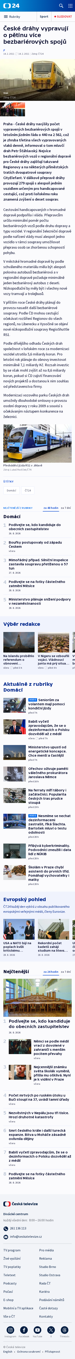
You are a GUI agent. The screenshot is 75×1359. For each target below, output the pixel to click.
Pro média (46, 1250)
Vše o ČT (9, 1316)
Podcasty (9, 1283)
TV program (11, 1250)
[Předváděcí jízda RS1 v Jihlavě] (37, 443)
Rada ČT (45, 1283)
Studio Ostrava (49, 1275)
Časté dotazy (48, 1308)
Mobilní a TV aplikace (18, 1308)
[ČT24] (11, 5)
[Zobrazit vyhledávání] (61, 5)
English (7, 1351)
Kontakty (46, 1316)
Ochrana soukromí (28, 1351)
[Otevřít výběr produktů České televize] (70, 5)
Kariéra (44, 1291)
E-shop (8, 1300)
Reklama (45, 1258)
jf (4, 50)
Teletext (9, 1275)
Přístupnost (52, 1351)
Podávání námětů (51, 1300)
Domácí (11, 490)
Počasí (8, 1291)
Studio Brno (47, 1267)
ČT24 (28, 490)
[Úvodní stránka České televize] (20, 1203)
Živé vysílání (11, 1258)
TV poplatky (12, 1267)
